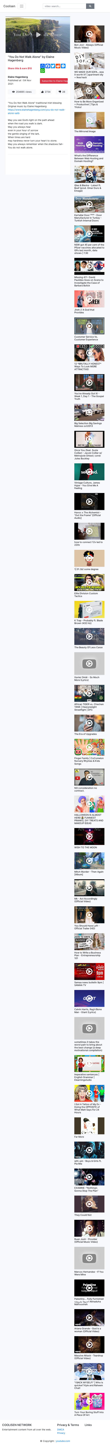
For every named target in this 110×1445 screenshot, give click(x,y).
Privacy (61, 1433)
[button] (90, 6)
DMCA (60, 1429)
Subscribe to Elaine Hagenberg (55, 80)
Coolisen (9, 6)
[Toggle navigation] (22, 6)
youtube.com (63, 1441)
